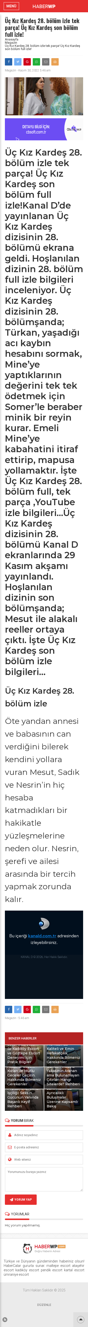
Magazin (11, 42)
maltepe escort (58, 1266)
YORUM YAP (23, 1199)
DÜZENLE (44, 1305)
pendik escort (52, 1270)
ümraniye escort (16, 1274)
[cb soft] (44, 139)
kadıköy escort (27, 1270)
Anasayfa (11, 39)
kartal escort (74, 1270)
